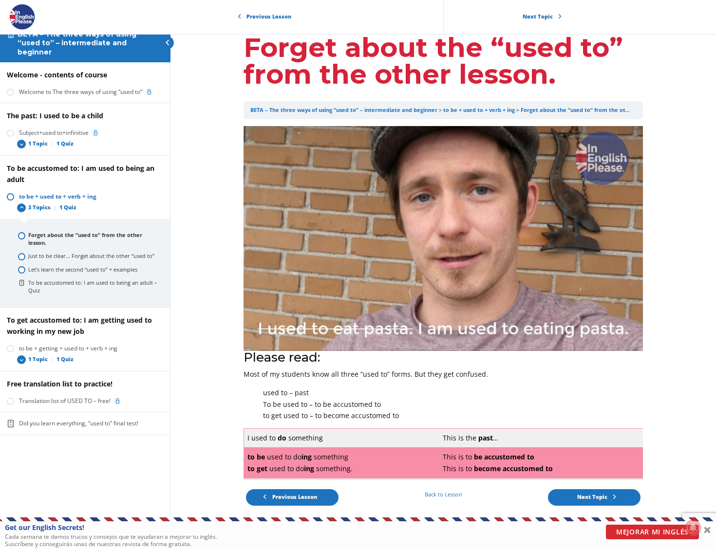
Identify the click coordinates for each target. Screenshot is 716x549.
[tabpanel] (443, 302)
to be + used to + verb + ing (479, 110)
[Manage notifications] (693, 527)
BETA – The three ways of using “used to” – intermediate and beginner (77, 43)
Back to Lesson (443, 494)
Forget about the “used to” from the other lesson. (587, 110)
